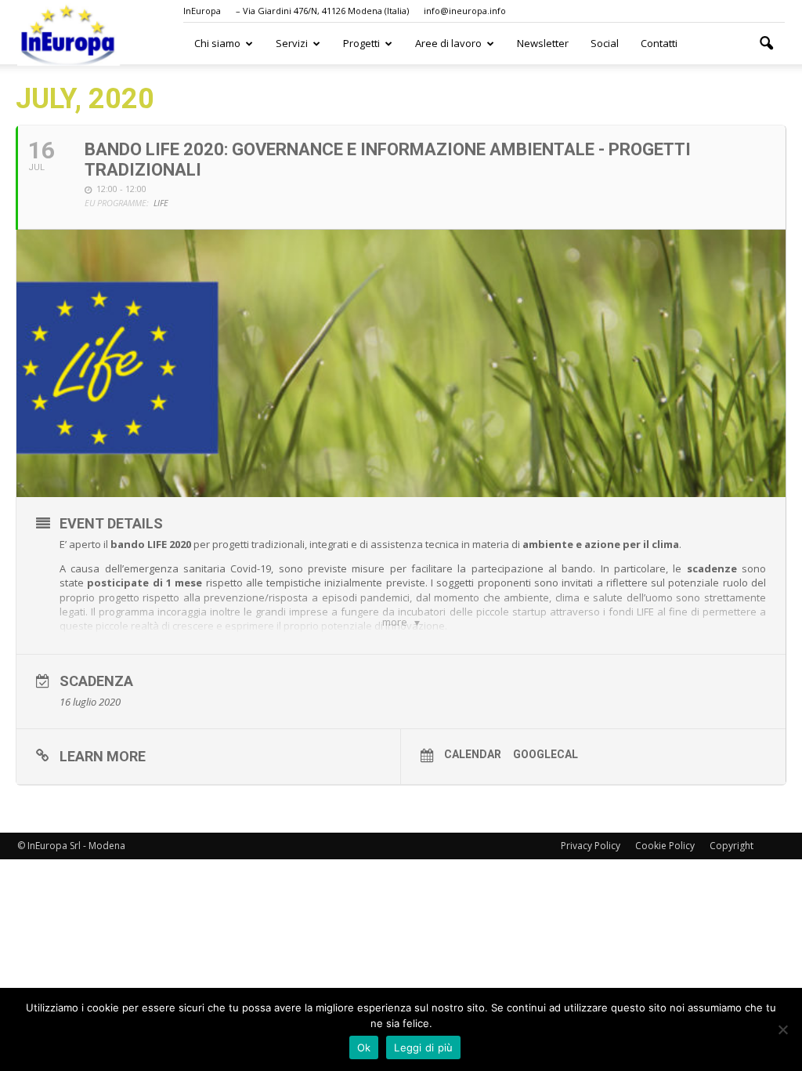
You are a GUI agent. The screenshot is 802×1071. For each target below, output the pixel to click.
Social (605, 43)
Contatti (659, 43)
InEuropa (202, 10)
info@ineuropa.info (465, 10)
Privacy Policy (590, 845)
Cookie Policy (665, 845)
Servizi (292, 43)
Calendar (472, 754)
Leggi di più (423, 1047)
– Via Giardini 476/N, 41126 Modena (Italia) (322, 10)
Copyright (731, 845)
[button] (766, 44)
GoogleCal (545, 754)
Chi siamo (217, 43)
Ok (364, 1047)
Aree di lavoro (448, 43)
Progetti (361, 43)
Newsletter (543, 43)
